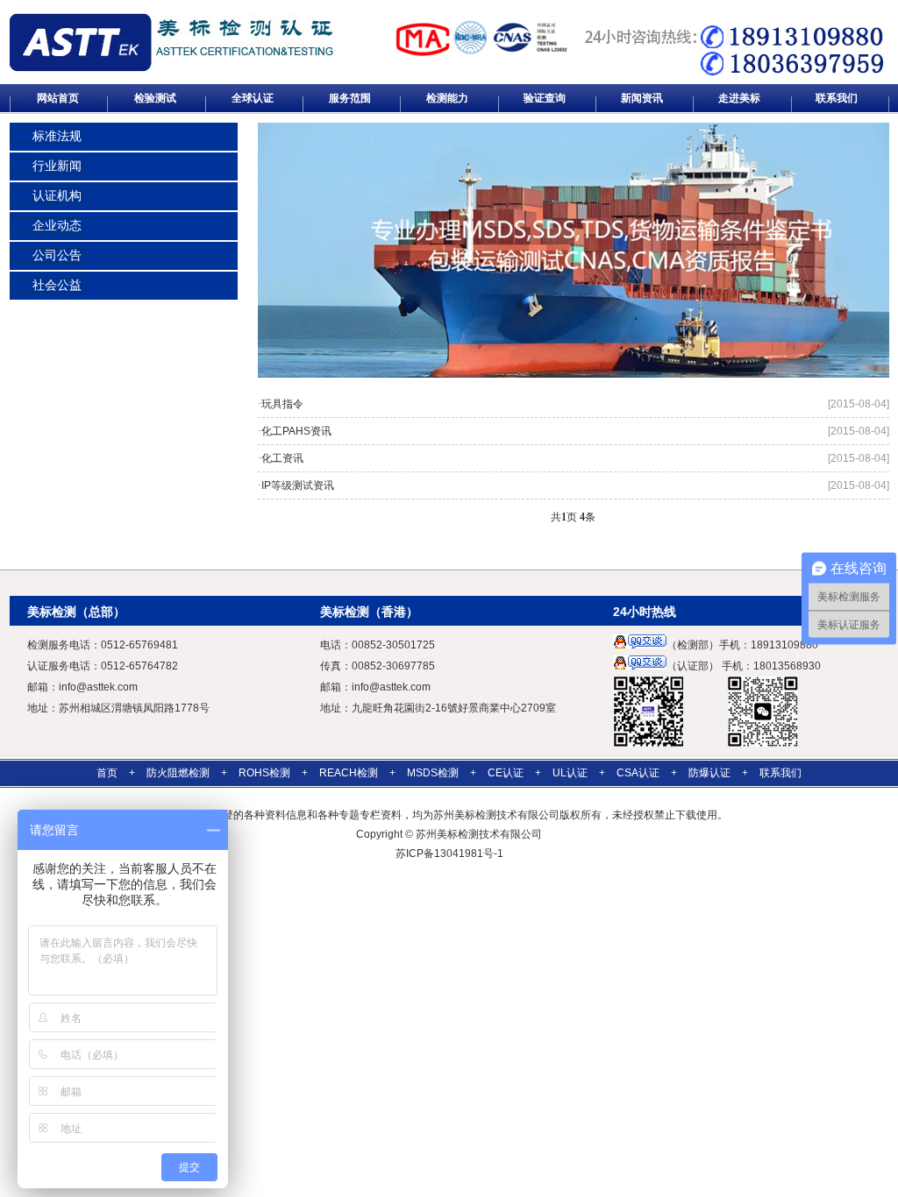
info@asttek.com (98, 687)
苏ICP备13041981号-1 (449, 853)
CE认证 (506, 773)
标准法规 (57, 136)
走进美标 (739, 98)
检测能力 (447, 98)
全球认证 (253, 98)
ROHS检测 (264, 773)
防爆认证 (709, 773)
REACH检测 (348, 773)
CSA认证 (637, 773)
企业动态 (57, 225)
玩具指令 (282, 404)
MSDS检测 (433, 773)
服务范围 (350, 98)
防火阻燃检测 (178, 773)
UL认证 (570, 773)
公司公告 (57, 255)
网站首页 (58, 98)
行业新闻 (57, 166)
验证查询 (545, 98)
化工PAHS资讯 (296, 431)
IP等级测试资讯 (297, 485)
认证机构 (57, 195)
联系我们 (837, 98)
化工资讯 (282, 458)
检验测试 (155, 98)
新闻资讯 (642, 98)
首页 (107, 773)
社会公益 (57, 285)
